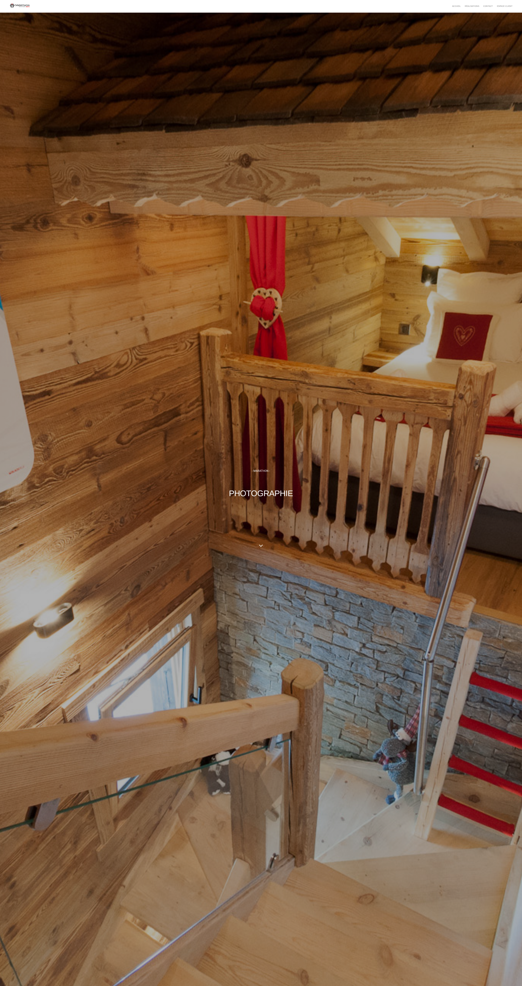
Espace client (505, 6)
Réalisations (472, 6)
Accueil (456, 6)
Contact (488, 6)
